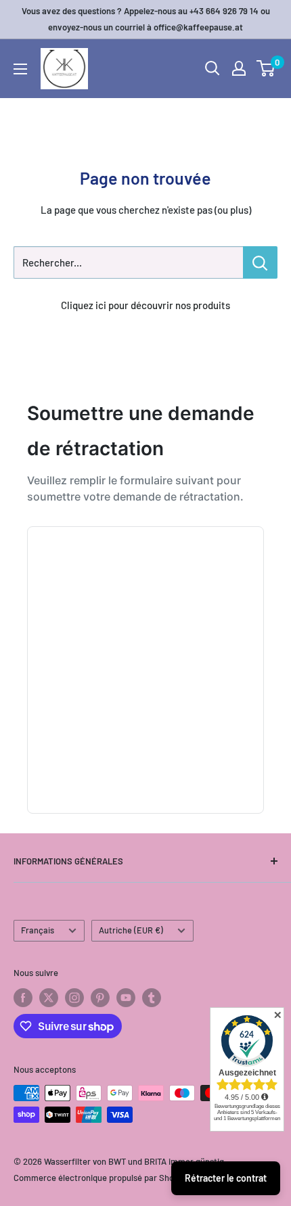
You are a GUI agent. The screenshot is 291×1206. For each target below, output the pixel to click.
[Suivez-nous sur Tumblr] (151, 997)
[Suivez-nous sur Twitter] (48, 997)
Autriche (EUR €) (131, 930)
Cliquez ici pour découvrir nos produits (145, 305)
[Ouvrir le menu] (20, 69)
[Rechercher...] (260, 262)
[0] (266, 68)
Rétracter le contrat (226, 1178)
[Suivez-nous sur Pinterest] (100, 997)
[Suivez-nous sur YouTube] (125, 997)
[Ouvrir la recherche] (212, 68)
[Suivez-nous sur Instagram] (74, 997)
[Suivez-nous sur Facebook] (23, 997)
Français (37, 930)
